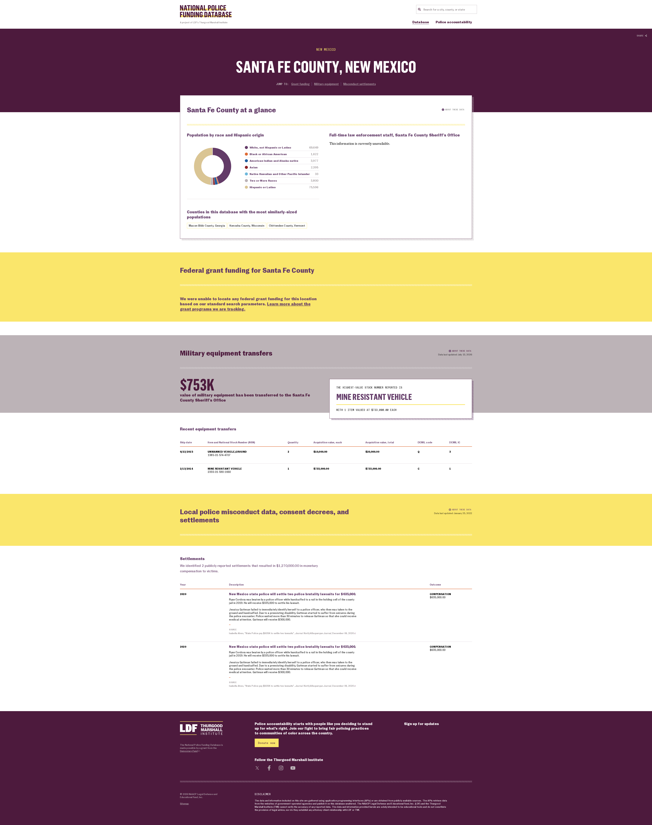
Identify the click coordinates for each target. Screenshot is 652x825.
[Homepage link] (206, 11)
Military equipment (326, 84)
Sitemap (184, 803)
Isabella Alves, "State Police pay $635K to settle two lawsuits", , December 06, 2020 (291, 633)
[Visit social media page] (257, 767)
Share (641, 35)
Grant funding (300, 84)
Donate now (266, 742)
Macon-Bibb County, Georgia (207, 225)
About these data (454, 109)
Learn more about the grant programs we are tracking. (245, 306)
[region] (326, 459)
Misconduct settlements (359, 84)
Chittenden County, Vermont (287, 225)
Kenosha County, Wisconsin (247, 225)
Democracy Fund (189, 750)
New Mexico (326, 49)
